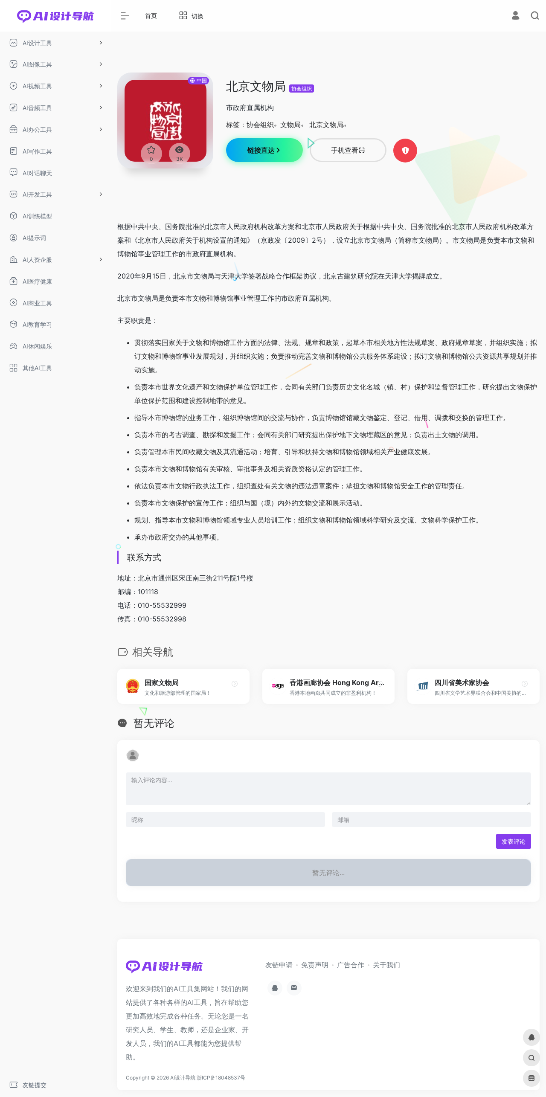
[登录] (515, 16)
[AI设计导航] (164, 969)
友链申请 (279, 965)
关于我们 (386, 965)
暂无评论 (154, 723)
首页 (151, 15)
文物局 (290, 124)
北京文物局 (326, 124)
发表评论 (514, 841)
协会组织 (301, 88)
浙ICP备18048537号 (221, 1077)
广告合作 (350, 965)
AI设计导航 (182, 1077)
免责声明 (314, 965)
